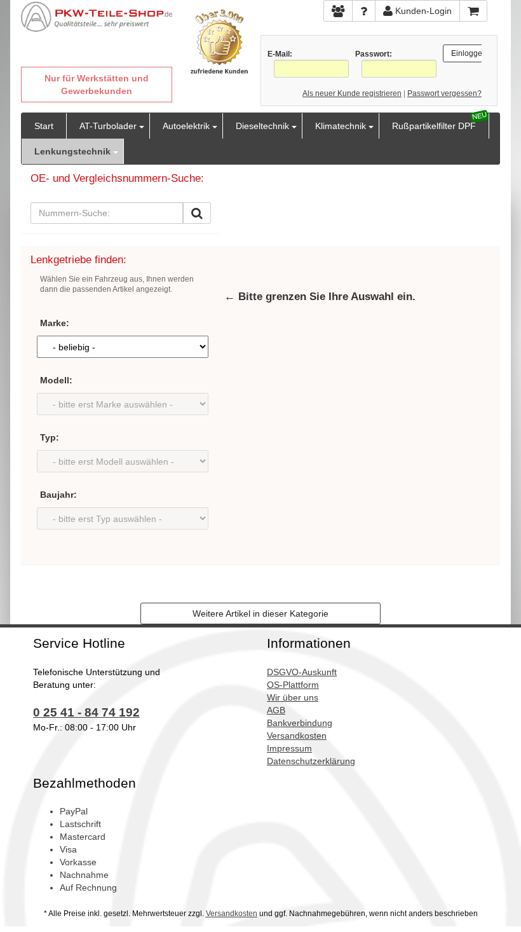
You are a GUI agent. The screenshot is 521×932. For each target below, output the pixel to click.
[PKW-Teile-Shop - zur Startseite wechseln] (96, 17)
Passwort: (373, 54)
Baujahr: (58, 495)
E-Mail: (279, 54)
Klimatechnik (340, 126)
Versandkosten (231, 913)
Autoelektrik (186, 126)
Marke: (54, 323)
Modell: (56, 380)
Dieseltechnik (262, 126)
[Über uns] (338, 11)
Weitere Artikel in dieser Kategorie (260, 613)
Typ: (49, 437)
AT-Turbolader (108, 126)
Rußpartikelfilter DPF (434, 126)
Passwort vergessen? (444, 93)
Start (43, 126)
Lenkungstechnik (72, 151)
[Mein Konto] (364, 11)
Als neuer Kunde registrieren (352, 93)
